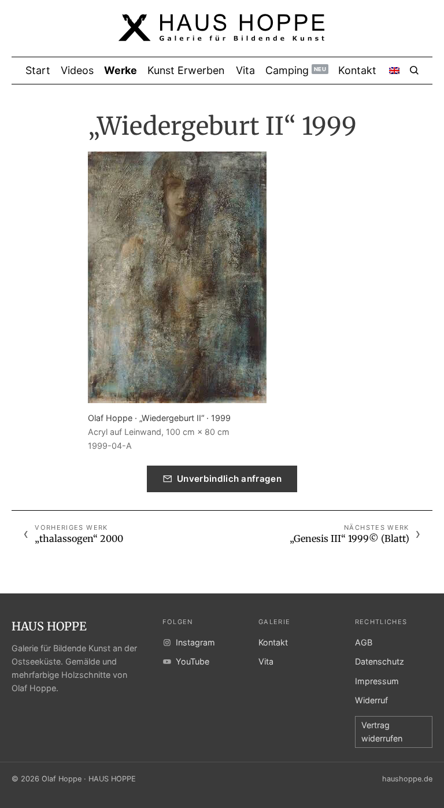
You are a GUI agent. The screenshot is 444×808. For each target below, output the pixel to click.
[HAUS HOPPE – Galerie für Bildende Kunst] (222, 34)
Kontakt (273, 642)
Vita (265, 661)
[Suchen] (414, 70)
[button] (177, 277)
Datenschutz (379, 661)
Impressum (377, 681)
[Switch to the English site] (394, 71)
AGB (363, 642)
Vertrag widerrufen (381, 732)
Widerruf (371, 700)
